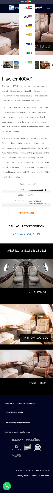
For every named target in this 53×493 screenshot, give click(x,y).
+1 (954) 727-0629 (25, 234)
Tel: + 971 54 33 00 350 (14, 412)
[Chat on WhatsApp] (7, 486)
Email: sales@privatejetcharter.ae (18, 423)
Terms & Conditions (40, 475)
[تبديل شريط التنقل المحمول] (47, 8)
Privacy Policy (23, 475)
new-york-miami (36, 201)
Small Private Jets (36, 203)
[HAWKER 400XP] (26, 364)
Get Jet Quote (26, 213)
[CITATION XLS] (26, 273)
